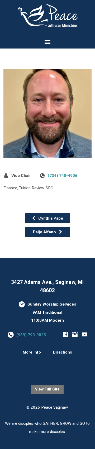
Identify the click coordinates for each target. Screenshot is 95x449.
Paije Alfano (45, 232)
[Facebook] (65, 334)
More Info (32, 352)
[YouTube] (84, 334)
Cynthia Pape (50, 218)
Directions (62, 352)
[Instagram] (75, 334)
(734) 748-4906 (62, 175)
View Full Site (47, 389)
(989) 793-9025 (31, 334)
